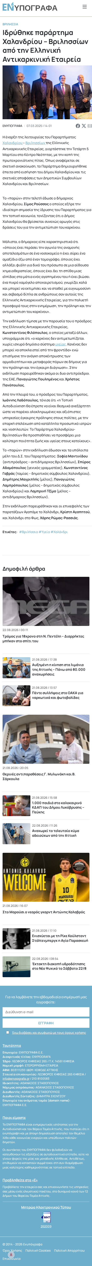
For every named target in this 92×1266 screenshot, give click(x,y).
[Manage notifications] (11, 1254)
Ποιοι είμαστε (14, 1117)
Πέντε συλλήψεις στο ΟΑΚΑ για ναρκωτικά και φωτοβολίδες (57, 695)
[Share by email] (90, 126)
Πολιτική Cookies (38, 1250)
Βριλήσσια (10, 24)
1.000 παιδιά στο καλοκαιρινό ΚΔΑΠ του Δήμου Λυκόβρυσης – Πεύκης (58, 807)
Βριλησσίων (35, 142)
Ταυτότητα (12, 1045)
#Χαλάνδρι (59, 532)
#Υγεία (44, 532)
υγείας (60, 344)
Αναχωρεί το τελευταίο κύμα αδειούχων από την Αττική (55, 833)
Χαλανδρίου (13, 142)
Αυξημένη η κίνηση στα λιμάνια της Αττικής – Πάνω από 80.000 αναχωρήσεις (58, 669)
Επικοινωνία (12, 1259)
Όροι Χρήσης (12, 1250)
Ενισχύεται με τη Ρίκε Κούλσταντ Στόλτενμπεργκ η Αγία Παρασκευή (60, 938)
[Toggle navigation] (84, 6)
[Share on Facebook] (78, 126)
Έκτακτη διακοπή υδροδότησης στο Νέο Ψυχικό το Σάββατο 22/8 (59, 966)
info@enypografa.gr (16, 1079)
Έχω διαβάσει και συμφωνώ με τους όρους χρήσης (49, 1033)
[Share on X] (84, 126)
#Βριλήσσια (28, 532)
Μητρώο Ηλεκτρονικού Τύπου (46, 1207)
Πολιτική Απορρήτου (69, 1250)
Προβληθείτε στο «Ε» (20, 1180)
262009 (46, 1226)
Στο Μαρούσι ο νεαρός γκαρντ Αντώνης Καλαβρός (44, 912)
